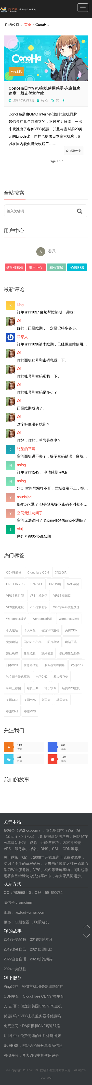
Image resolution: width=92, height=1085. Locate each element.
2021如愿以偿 (41, 949)
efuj (20, 528)
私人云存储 (60, 676)
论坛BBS (77, 267)
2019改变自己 (15, 949)
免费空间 (11, 1025)
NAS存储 (73, 584)
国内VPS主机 (32, 642)
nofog (21, 464)
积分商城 (56, 267)
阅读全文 (75, 150)
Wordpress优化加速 (66, 607)
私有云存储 (13, 688)
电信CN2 (42, 676)
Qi (46, 100)
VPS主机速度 (15, 607)
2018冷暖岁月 (41, 939)
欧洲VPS (77, 665)
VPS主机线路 (62, 595)
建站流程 (30, 653)
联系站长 (41, 921)
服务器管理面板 (54, 665)
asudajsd (24, 496)
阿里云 (46, 699)
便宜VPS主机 (50, 630)
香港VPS (30, 711)
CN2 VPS (36, 584)
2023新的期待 (41, 958)
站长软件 (50, 688)
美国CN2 (12, 699)
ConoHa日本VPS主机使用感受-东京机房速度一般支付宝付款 (44, 91)
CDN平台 (11, 996)
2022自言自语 (15, 958)
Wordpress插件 (42, 618)
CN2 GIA (60, 572)
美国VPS (30, 699)
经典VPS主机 (71, 688)
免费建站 (12, 642)
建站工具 (71, 642)
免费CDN (71, 630)
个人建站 (12, 630)
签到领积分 (15, 267)
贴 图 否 (10, 1035)
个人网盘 (30, 630)
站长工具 (33, 688)
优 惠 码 (10, 1015)
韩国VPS (62, 699)
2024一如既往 (15, 968)
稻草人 (22, 336)
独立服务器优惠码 (18, 676)
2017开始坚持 (15, 939)
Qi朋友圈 (22, 921)
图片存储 (53, 642)
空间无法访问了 (30, 512)
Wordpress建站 (16, 618)
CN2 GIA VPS (15, 584)
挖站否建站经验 (69, 653)
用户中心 (35, 267)
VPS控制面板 (38, 607)
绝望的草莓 (26, 448)
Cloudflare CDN (38, 572)
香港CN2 (12, 711)
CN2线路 (55, 584)
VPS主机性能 (15, 595)
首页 (27, 24)
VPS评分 (11, 1055)
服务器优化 (31, 665)
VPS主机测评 (38, 595)
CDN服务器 (14, 572)
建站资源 (47, 653)
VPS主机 (16, 71)
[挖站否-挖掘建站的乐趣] (28, 9)
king (20, 304)
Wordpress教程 (69, 618)
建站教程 (12, 653)
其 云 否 (10, 1005)
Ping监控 (11, 986)
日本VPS (12, 665)
